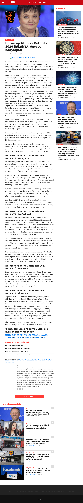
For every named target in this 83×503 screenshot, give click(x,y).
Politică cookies (33, 491)
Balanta (21, 359)
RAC (25, 335)
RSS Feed (41, 491)
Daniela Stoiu (31, 418)
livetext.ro (49, 491)
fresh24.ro (70, 491)
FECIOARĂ (36, 335)
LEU (29, 335)
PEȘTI (45, 337)
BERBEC (8, 335)
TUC (17, 491)
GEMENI (20, 335)
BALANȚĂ (44, 335)
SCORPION (9, 337)
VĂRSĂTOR (38, 337)
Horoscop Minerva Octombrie (23, 361)
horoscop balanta (29, 359)
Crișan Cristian (32, 430)
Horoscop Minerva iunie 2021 (14, 345)
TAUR (14, 335)
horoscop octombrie (38, 361)
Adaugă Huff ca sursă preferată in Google (23, 57)
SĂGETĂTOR (18, 337)
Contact (11, 491)
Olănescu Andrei (32, 445)
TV (40, 2)
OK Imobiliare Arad (60, 491)
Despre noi (22, 491)
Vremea (45, 2)
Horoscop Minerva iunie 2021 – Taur (16, 351)
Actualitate (33, 2)
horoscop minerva (40, 359)
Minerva (17, 53)
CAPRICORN (28, 337)
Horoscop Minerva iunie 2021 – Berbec (17, 348)
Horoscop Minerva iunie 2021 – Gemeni (17, 355)
